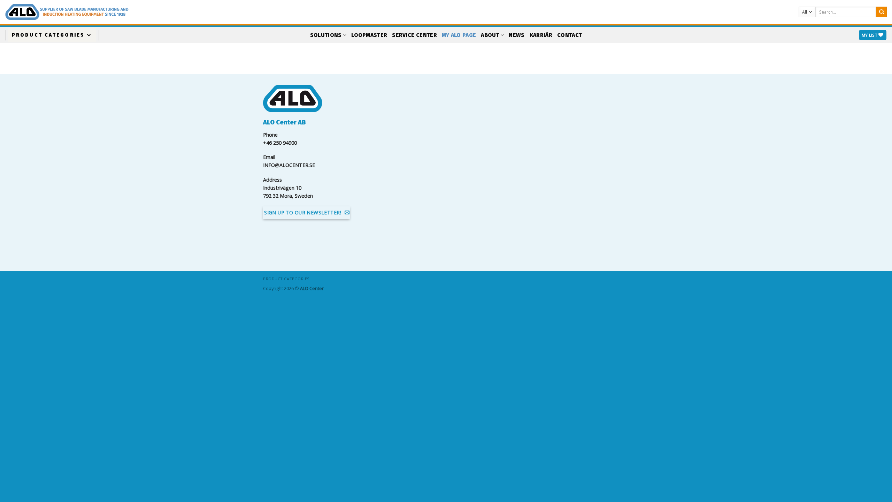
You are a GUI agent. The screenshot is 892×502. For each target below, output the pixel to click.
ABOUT (490, 35)
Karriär (541, 35)
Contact (569, 35)
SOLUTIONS (326, 35)
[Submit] (881, 12)
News (516, 35)
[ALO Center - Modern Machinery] (127, 12)
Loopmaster (369, 35)
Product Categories (48, 35)
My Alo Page (459, 35)
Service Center (414, 35)
